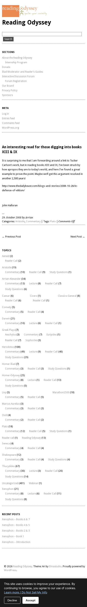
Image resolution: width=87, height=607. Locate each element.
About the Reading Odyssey (17, 57)
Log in (5, 113)
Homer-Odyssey (11, 375)
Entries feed (8, 118)
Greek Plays (8, 330)
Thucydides (8, 466)
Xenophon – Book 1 (13, 536)
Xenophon (8, 489)
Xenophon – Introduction (16, 542)
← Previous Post (11, 236)
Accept (30, 600)
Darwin (6, 318)
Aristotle (20, 221)
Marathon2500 (61, 392)
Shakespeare (9, 454)
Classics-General (67, 295)
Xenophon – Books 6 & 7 (16, 519)
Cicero (33, 295)
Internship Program (16, 62)
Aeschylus (10, 334)
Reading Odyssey (26, 22)
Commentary (33, 221)
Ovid (4, 415)
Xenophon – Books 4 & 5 (16, 525)
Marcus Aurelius (11, 403)
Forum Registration (16, 81)
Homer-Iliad (8, 364)
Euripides (52, 334)
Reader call (8, 437)
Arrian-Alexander (11, 278)
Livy (4, 392)
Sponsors (7, 95)
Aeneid (5, 256)
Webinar (33, 483)
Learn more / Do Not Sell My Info (25, 592)
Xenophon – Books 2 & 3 (16, 530)
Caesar (6, 295)
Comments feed (11, 123)
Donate (6, 67)
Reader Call (11, 260)
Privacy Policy (9, 90)
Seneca (6, 443)
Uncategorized (10, 483)
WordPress (10, 570)
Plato (53, 221)
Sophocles (31, 340)
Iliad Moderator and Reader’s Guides (22, 71)
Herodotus (8, 347)
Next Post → (78, 236)
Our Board (8, 85)
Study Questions (59, 272)
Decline (12, 600)
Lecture (33, 283)
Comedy (6, 307)
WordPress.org (10, 127)
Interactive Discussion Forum (18, 76)
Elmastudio (55, 566)
